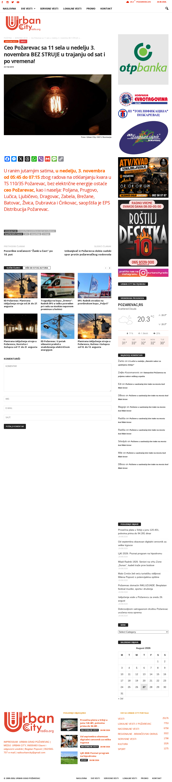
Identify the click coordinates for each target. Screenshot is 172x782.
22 (158, 680)
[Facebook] (2, 2)
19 (136, 680)
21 (151, 680)
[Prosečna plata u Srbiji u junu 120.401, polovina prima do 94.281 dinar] (69, 724)
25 (129, 687)
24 (122, 687)
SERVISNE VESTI (49, 8)
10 (122, 674)
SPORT (84, 760)
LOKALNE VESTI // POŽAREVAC (134, 724)
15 (158, 674)
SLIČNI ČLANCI (13, 268)
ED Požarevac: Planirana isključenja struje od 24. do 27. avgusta (20, 303)
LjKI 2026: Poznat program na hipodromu (140, 553)
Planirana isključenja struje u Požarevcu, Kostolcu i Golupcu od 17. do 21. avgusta (20, 344)
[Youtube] (18, 2)
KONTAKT (106, 8)
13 (144, 674)
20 (144, 680)
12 (136, 674)
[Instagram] (8, 2)
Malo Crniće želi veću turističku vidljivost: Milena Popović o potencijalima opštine (139, 575)
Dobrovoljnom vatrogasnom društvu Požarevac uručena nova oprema (143, 611)
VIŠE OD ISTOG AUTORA (36, 268)
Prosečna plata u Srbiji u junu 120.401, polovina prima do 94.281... (94, 723)
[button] (166, 8)
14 (151, 674)
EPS (26, 234)
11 (129, 674)
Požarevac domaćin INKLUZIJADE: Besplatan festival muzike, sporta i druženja (142, 587)
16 (164, 674)
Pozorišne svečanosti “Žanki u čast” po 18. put (28, 252)
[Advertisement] (111, 23)
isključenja (35, 234)
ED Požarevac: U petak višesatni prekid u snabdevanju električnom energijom (55, 345)
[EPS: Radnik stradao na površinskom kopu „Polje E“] (94, 285)
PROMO (91, 8)
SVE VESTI (26, 8)
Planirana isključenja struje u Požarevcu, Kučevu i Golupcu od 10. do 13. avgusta (94, 344)
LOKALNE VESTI (72, 8)
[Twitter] (13, 2)
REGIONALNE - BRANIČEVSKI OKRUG (138, 734)
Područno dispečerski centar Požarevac (37, 231)
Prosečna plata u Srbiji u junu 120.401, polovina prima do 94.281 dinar (138, 531)
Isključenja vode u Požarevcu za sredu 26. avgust (140, 599)
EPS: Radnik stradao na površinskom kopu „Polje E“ (93, 302)
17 (122, 680)
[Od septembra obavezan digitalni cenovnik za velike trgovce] (69, 741)
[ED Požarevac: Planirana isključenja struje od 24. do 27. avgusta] (20, 285)
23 (164, 680)
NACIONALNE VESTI (89, 730)
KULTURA (123, 744)
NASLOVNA (9, 8)
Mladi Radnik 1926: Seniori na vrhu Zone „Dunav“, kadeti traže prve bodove (140, 563)
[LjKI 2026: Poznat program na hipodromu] (69, 757)
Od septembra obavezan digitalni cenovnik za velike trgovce (142, 543)
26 (136, 687)
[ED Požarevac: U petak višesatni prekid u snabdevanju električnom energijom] (57, 326)
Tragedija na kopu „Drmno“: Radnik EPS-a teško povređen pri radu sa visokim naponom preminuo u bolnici (57, 305)
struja (46, 234)
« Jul (120, 698)
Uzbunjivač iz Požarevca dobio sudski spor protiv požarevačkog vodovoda (87, 252)
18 (129, 680)
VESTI (23, 41)
